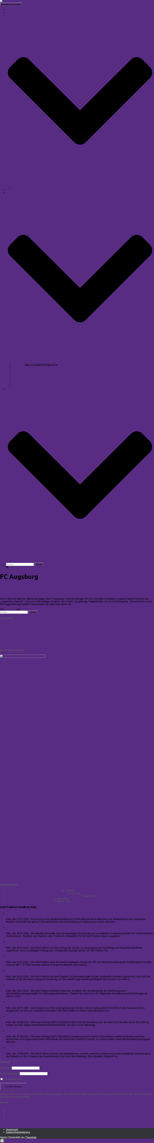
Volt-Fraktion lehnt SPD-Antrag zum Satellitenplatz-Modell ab (47, 956)
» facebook (6, 629)
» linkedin (5, 624)
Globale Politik (20, 378)
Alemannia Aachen (10, 585)
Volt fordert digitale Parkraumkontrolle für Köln (38, 1016)
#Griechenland (20, 373)
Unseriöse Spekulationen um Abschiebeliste (35, 1047)
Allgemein (26, 585)
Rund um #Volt (20, 367)
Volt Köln (11, 1119)
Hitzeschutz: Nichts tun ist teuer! (28, 927)
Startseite (11, 9)
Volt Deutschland (15, 1113)
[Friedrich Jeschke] (10, 1)
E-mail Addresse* (9, 1073)
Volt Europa (12, 1116)
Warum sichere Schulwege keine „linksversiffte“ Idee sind (37, 893)
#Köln (15, 381)
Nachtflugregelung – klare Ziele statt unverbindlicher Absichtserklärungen (56, 941)
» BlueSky (5, 634)
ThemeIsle (30, 1137)
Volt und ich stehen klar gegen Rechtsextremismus (33, 890)
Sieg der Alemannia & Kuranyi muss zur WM (38, 592)
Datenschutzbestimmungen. (38, 1079)
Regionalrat (18, 364)
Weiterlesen (78, 604)
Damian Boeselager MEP (19, 1108)
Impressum (12, 1129)
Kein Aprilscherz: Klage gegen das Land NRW (30, 898)
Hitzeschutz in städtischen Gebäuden (30, 1030)
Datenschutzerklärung (18, 1132)
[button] (80, 184)
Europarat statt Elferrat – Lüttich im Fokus (29, 901)
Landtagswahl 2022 (22, 561)
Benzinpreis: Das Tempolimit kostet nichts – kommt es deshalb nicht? (43, 896)
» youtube (5, 644)
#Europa (17, 370)
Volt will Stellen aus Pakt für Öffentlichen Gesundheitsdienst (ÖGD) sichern (56, 1002)
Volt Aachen (12, 1111)
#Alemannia (18, 386)
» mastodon (6, 639)
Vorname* (5, 1067)
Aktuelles (11, 12)
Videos (10, 190)
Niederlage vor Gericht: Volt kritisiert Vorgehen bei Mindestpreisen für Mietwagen (61, 984)
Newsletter (18, 187)
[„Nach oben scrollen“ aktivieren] (2, 1141)
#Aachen (17, 383)
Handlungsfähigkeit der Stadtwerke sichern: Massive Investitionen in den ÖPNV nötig (62, 970)
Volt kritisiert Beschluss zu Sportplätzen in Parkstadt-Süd (44, 913)
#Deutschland (19, 375)
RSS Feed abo (8, 1124)
